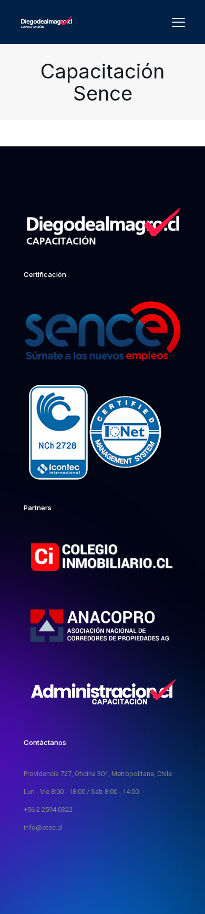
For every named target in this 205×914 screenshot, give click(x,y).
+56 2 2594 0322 (48, 809)
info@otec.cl (43, 827)
